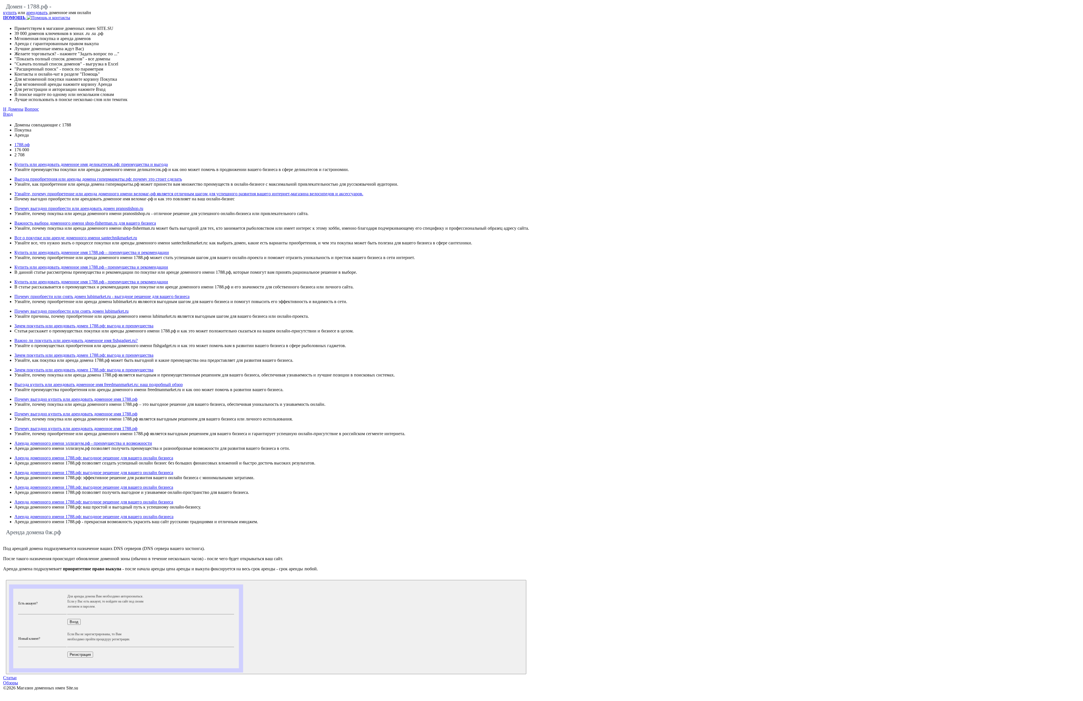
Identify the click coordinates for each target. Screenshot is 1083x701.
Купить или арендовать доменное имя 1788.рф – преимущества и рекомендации (91, 252)
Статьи (10, 677)
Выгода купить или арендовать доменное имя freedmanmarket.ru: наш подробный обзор (98, 384)
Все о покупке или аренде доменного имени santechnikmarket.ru (75, 237)
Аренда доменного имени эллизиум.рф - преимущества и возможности (83, 443)
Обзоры (10, 682)
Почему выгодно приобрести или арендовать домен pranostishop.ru (78, 208)
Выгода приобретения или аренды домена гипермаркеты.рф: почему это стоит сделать (98, 179)
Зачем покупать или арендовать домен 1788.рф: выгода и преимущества (83, 325)
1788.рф (22, 144)
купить (10, 12)
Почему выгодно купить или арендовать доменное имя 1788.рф (75, 399)
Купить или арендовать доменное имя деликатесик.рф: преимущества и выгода (91, 164)
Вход (8, 114)
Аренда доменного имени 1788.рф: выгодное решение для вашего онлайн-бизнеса (93, 516)
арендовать (37, 12)
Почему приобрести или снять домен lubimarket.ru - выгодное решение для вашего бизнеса (102, 296)
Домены (15, 109)
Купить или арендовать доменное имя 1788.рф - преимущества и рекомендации (91, 267)
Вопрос (32, 109)
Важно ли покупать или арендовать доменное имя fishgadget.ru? (76, 340)
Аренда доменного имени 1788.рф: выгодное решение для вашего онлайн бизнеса (93, 457)
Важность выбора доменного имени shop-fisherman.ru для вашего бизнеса (85, 223)
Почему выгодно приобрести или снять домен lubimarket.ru (71, 311)
